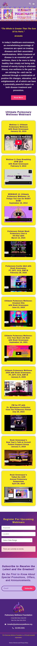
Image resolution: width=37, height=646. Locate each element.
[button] (33, 3)
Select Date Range (10, 540)
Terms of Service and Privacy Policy (18, 643)
